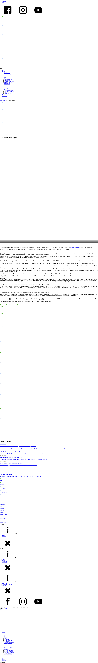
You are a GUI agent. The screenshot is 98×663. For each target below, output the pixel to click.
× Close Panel (2, 662)
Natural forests (6, 646)
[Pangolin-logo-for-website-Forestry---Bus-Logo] (8, 419)
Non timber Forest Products (8, 647)
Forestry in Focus (5, 537)
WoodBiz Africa (4, 583)
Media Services (4, 561)
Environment (4, 536)
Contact (3, 559)
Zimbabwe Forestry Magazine (7, 584)
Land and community (7, 645)
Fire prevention (6, 639)
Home (1, 100)
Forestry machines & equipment (9, 642)
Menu (1, 68)
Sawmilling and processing (8, 651)
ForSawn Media (4, 585)
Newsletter (4, 4)
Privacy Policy (4, 562)
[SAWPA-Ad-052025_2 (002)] (4, 352)
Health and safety (7, 644)
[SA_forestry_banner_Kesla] (20, 58)
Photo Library (4, 657)
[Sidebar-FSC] (4, 373)
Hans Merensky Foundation (74, 247)
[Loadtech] (27, 102)
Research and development (8, 650)
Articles (4, 100)
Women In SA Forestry (8, 654)
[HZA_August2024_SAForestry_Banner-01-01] (4, 408)
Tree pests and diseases (7, 653)
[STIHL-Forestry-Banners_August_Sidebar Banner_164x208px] (4, 363)
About (3, 2)
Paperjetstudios (4, 608)
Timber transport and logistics (9, 652)
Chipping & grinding (7, 634)
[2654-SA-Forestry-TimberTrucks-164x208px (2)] (4, 341)
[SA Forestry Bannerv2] (20, 16)
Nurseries (5, 648)
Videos (3, 658)
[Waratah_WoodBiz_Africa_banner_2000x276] (50, 326)
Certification (6, 635)
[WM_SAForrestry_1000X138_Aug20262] (50, 109)
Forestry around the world (8, 640)
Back (5, 655)
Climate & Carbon (7, 636)
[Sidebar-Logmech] (4, 384)
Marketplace (4, 1)
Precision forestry (7, 649)
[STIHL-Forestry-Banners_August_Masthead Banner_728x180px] (20, 25)
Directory (3, 3)
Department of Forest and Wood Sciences (29, 244)
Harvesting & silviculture (8, 643)
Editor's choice (6, 637)
